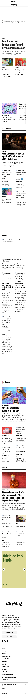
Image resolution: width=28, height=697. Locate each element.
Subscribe (9, 632)
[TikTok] (7, 641)
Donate (9, 636)
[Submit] (24, 693)
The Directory (6, 656)
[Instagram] (5, 641)
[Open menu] (26, 5)
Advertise (5, 680)
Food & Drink (6, 659)
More (23, 129)
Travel (4, 664)
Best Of (4, 648)
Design (4, 653)
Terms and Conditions (9, 677)
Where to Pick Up (7, 674)
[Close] (25, 684)
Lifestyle (4, 661)
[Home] (14, 1)
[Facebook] (2, 641)
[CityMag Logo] (14, 4)
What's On (5, 666)
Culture (4, 651)
